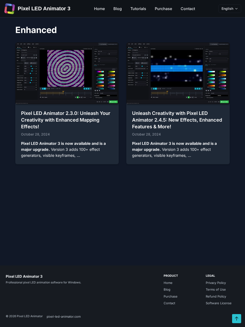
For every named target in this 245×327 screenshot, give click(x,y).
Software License (219, 303)
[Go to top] (236, 318)
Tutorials (138, 8)
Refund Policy (216, 296)
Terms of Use (216, 289)
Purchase (163, 8)
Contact (188, 8)
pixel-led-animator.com (64, 316)
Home (99, 8)
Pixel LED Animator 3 (44, 8)
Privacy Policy (216, 283)
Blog (117, 8)
